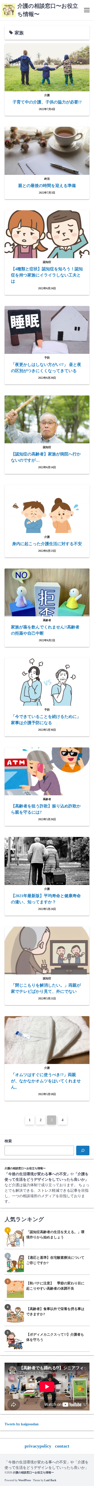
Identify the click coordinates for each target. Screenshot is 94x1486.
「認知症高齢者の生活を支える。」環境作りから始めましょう (55, 1234)
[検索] (82, 1150)
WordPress (24, 1480)
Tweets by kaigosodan (22, 1424)
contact (62, 1445)
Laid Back (50, 1480)
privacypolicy (38, 1445)
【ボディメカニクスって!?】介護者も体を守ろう (55, 1337)
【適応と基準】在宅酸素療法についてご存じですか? (55, 1260)
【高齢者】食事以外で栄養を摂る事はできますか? (55, 1311)
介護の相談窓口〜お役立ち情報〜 (33, 1472)
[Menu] (86, 10)
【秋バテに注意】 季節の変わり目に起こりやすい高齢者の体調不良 (55, 1285)
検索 (8, 1141)
